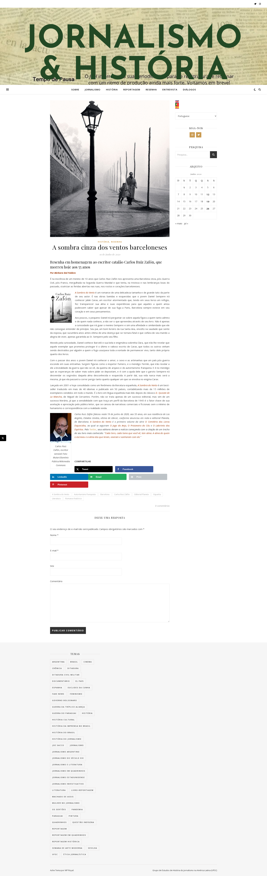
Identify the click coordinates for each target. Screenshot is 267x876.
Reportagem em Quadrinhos (69, 835)
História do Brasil (63, 732)
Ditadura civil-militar (66, 675)
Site (52, 565)
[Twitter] (198, 134)
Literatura (56, 498)
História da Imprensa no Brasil (71, 726)
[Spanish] (196, 107)
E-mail (54, 550)
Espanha (157, 494)
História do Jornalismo (66, 739)
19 (207, 201)
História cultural (63, 719)
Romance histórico (73, 498)
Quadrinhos (59, 822)
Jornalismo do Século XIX (68, 758)
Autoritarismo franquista (85, 494)
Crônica (57, 668)
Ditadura (73, 668)
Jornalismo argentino (66, 752)
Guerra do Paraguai (64, 713)
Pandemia (77, 809)
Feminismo (76, 694)
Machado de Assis (63, 796)
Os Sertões (59, 809)
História (112, 89)
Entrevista (169, 89)
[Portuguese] (196, 104)
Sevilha (92, 848)
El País (80, 681)
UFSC (55, 854)
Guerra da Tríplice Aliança (68, 707)
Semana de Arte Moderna (67, 848)
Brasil (74, 662)
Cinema (88, 662)
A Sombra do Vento (60, 494)
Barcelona (104, 494)
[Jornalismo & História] (133, 55)
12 (207, 194)
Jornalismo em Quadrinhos (68, 771)
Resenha (151, 89)
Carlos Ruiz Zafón (122, 494)
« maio (178, 223)
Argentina (58, 662)
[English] (196, 101)
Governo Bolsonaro (64, 700)
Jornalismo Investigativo (68, 784)
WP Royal (69, 870)
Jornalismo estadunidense (68, 777)
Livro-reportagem (82, 790)
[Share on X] (3, 438)
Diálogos (189, 89)
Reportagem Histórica (66, 841)
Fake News (58, 694)
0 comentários (162, 505)
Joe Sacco (58, 745)
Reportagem (131, 89)
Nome (54, 535)
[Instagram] (192, 134)
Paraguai (57, 816)
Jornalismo (92, 89)
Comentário (56, 581)
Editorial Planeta (141, 494)
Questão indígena (83, 822)
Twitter (92, 429)
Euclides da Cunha (79, 687)
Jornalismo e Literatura (67, 764)
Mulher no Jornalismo (66, 803)
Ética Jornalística (75, 854)
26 (207, 208)
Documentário (61, 681)
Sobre (75, 89)
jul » (186, 223)
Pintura (73, 816)
